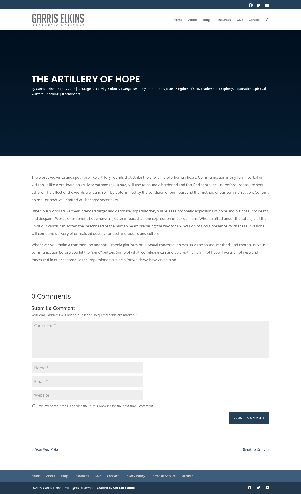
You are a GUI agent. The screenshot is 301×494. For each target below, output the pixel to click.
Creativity (99, 89)
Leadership (209, 89)
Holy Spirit (147, 89)
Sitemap (187, 476)
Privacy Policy (134, 476)
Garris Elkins (45, 89)
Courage (84, 89)
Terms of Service (163, 476)
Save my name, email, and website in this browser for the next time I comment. (95, 406)
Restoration (243, 89)
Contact (255, 20)
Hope (160, 89)
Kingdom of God (187, 89)
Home (177, 20)
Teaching (52, 94)
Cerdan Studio (124, 488)
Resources (223, 20)
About (192, 20)
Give (240, 20)
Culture (113, 89)
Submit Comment (249, 418)
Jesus (170, 89)
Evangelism (129, 89)
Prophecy (226, 89)
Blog (206, 20)
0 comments (71, 94)
